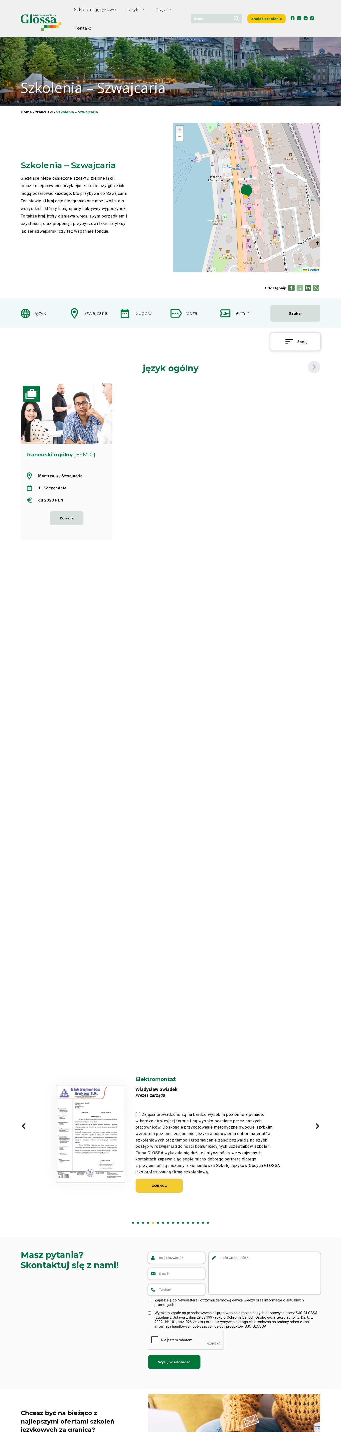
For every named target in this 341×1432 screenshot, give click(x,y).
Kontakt (82, 28)
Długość (143, 313)
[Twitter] (300, 288)
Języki (133, 9)
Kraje (161, 9)
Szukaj (295, 313)
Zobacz (159, 1192)
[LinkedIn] (308, 288)
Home (26, 112)
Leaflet (313, 269)
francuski (44, 112)
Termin (241, 313)
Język (40, 313)
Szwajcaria (96, 313)
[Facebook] (291, 288)
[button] (246, 191)
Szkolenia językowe (95, 9)
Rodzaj (191, 313)
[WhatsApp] (316, 288)
